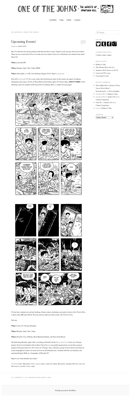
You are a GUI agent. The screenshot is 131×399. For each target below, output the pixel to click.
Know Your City (62, 342)
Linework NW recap (103, 73)
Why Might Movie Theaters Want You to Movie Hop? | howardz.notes (108, 88)
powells (22, 366)
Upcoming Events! (23, 41)
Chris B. (99, 102)
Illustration (26, 364)
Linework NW (23, 79)
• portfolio (53, 20)
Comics (19, 364)
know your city (80, 364)
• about (68, 20)
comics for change (51, 364)
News (33, 364)
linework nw (15, 366)
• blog (61, 20)
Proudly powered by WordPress (65, 390)
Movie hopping (113, 91)
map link (61, 73)
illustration (61, 364)
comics (42, 364)
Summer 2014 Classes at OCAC (107, 70)
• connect (77, 20)
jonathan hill (70, 364)
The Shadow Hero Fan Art (105, 67)
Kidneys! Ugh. (101, 64)
